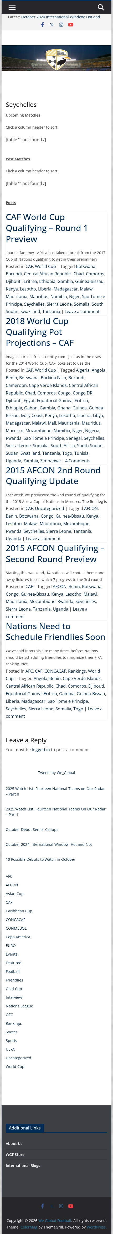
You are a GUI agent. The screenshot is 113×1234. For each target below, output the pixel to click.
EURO (11, 945)
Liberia (45, 289)
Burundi (14, 274)
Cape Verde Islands (48, 385)
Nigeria (92, 431)
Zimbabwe (50, 461)
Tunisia (81, 453)
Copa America (18, 936)
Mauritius (38, 296)
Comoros (95, 274)
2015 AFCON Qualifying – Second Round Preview (55, 553)
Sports (11, 1040)
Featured (14, 962)
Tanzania (51, 311)
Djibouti (14, 281)
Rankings (77, 671)
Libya (98, 415)
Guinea (80, 408)
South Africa (63, 445)
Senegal (74, 438)
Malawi (87, 289)
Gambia (65, 281)
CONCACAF (55, 671)
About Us (14, 1143)
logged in (41, 750)
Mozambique (38, 431)
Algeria (83, 370)
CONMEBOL (16, 928)
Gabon (31, 408)
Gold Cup (14, 988)
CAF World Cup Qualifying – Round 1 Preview (47, 227)
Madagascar (66, 289)
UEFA (10, 1049)
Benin (11, 378)
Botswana (85, 266)
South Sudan (89, 445)
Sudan (12, 453)
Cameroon (16, 385)
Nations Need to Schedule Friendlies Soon (55, 631)
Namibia (58, 296)
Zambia (30, 461)
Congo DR (83, 393)
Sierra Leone (59, 304)
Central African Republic (47, 274)
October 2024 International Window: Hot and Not (49, 844)
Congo (64, 393)
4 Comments (77, 461)
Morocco (14, 431)
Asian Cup (15, 893)
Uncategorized (49, 508)
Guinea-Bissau (89, 281)
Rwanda (14, 438)
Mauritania (16, 296)
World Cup (45, 266)
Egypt (29, 400)
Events (11, 954)
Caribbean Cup (19, 910)
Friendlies (14, 980)
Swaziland (30, 311)
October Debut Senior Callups (32, 829)
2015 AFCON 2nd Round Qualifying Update (53, 475)
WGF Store (15, 1154)
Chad (79, 274)
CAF (29, 266)
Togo (67, 453)
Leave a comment (82, 311)
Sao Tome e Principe (44, 438)
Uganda (13, 461)
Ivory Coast (32, 415)
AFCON (91, 508)
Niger (74, 296)
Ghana (63, 408)
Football (13, 971)
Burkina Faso (53, 378)
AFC (29, 671)
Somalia (82, 304)
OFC (9, 1014)
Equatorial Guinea (55, 400)
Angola (98, 370)
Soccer (11, 1031)
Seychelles (34, 304)
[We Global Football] (56, 49)
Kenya (12, 289)
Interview (14, 997)
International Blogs (23, 1165)
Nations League (19, 1005)
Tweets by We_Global (56, 772)
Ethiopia (47, 281)
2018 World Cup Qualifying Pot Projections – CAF (40, 331)
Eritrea (30, 281)
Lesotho (28, 289)
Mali (52, 423)
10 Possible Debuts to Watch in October (40, 859)
